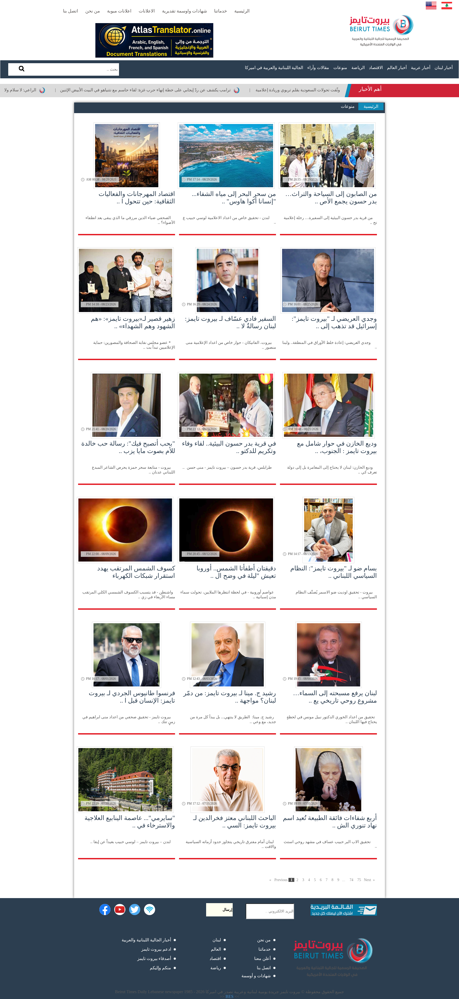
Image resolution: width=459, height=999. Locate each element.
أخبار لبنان (444, 67)
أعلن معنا (262, 958)
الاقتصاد (376, 67)
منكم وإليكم (160, 968)
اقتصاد (215, 958)
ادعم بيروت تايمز (156, 949)
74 (351, 880)
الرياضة (358, 67)
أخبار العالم (397, 67)
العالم (216, 949)
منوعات (340, 67)
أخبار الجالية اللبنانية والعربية (146, 940)
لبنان (216, 940)
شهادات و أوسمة (256, 976)
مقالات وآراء (318, 67)
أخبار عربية (420, 67)
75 (359, 880)
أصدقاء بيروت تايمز (154, 958)
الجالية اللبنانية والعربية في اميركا (274, 67)
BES (229, 996)
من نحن (264, 940)
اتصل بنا (264, 968)
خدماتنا (264, 949)
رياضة (215, 968)
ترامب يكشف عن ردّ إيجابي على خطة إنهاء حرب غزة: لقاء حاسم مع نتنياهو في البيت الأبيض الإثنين (182, 90)
